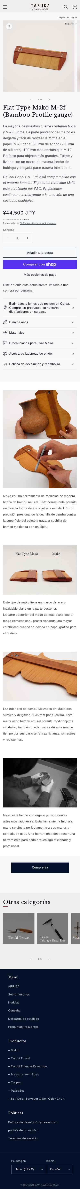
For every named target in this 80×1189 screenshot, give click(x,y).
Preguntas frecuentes (23, 1026)
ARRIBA (13, 986)
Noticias (13, 1002)
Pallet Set (17, 1090)
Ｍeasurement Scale (25, 1074)
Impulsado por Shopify (50, 1185)
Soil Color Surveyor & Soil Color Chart (38, 1098)
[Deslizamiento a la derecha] (49, 99)
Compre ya (40, 867)
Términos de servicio (23, 1138)
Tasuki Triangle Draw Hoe (51, 951)
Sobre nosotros (19, 994)
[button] (5, 7)
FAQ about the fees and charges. (38, 223)
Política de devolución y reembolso (32, 1122)
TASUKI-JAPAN (33, 1185)
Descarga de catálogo (23, 1018)
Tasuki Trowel (16, 949)
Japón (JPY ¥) (66, 17)
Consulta (14, 1010)
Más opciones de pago (40, 274)
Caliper (16, 1082)
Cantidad (8, 229)
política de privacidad (23, 1130)
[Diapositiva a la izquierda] (30, 99)
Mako (14, 1050)
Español (69, 23)
